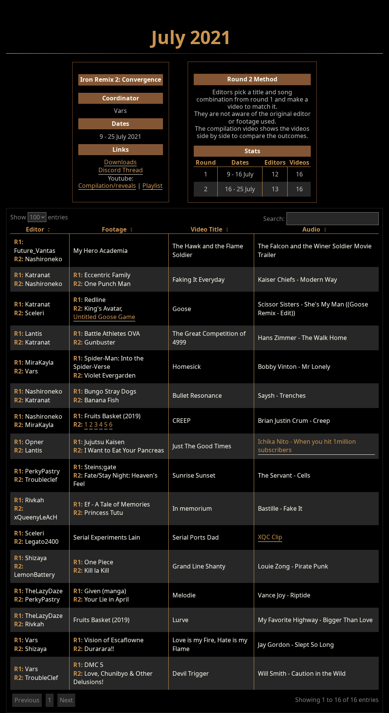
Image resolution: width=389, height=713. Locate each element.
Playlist (152, 186)
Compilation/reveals (107, 186)
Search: (274, 218)
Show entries (39, 217)
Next (66, 700)
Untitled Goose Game (104, 317)
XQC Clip (270, 537)
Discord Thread (120, 170)
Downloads (120, 162)
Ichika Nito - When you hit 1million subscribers (307, 445)
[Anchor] (233, 35)
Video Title (206, 229)
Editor (35, 229)
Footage (114, 229)
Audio (311, 229)
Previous (27, 700)
